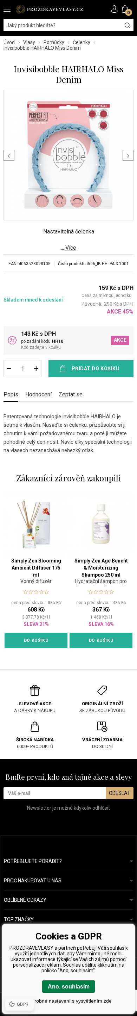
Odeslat (119, 793)
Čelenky (81, 42)
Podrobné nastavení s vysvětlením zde (69, 1001)
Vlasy (29, 42)
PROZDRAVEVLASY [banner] (49, 9)
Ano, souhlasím (69, 987)
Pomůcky (54, 42)
